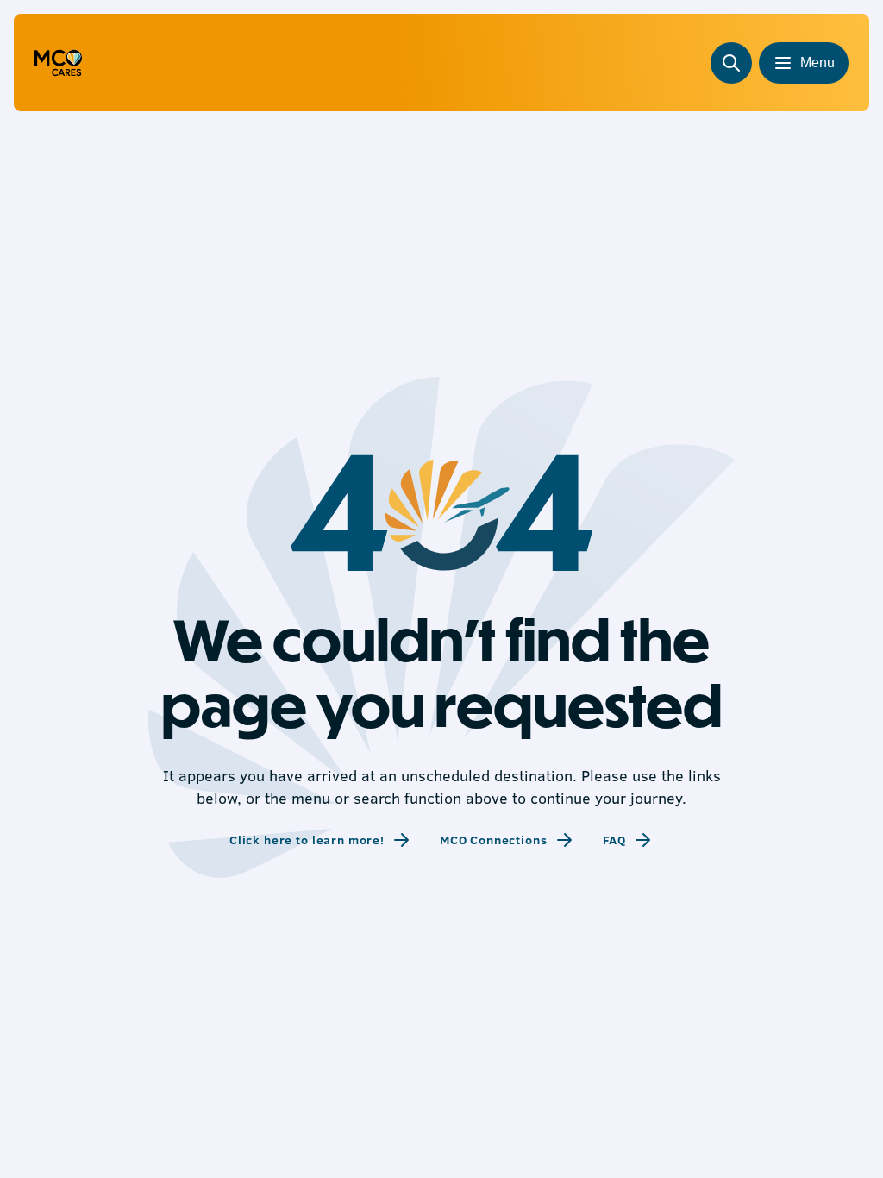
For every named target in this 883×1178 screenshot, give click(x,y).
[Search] (731, 63)
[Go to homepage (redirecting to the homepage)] (58, 62)
